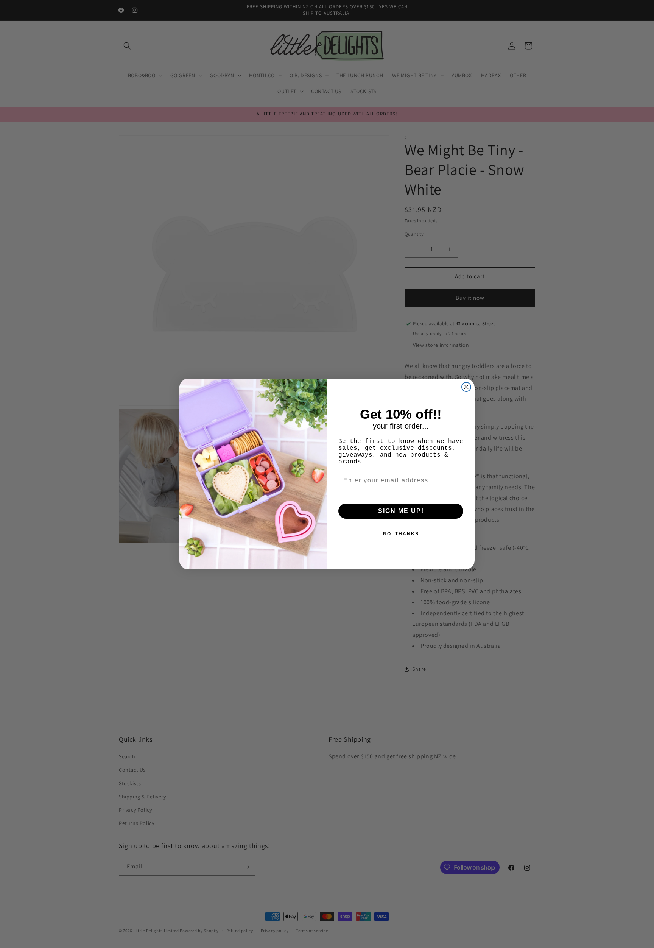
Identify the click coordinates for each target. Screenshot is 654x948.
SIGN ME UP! (401, 511)
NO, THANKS (401, 533)
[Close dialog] (466, 386)
